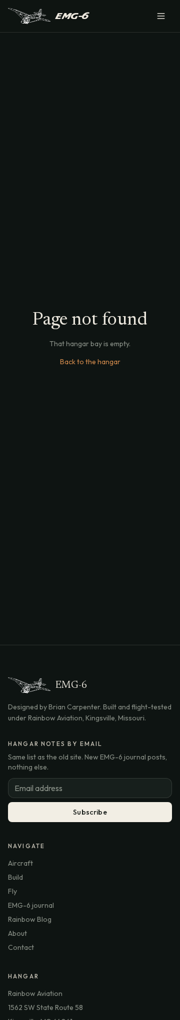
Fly (12, 891)
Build (15, 877)
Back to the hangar (90, 361)
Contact (21, 947)
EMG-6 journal (31, 905)
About (17, 933)
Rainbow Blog (30, 919)
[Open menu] (161, 16)
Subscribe (90, 812)
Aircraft (20, 863)
